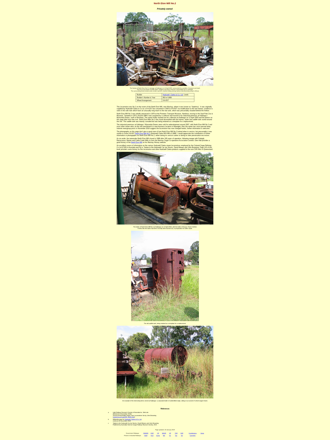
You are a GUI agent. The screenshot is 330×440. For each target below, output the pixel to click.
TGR (176, 433)
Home (202, 433)
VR (170, 433)
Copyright (192, 435)
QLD (152, 435)
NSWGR (145, 433)
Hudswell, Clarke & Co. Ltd (173, 95)
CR (158, 433)
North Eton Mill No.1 (142, 133)
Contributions (193, 433)
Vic (170, 435)
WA (164, 435)
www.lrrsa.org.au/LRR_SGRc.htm (123, 417)
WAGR (164, 433)
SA (182, 435)
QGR (152, 433)
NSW (145, 435)
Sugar (158, 435)
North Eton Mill (136, 142)
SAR (181, 433)
